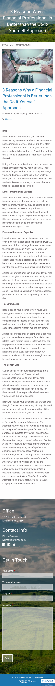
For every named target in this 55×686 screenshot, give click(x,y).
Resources (8, 51)
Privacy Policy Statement (26, 64)
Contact (7, 77)
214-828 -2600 (13, 536)
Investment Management (16, 45)
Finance (8, 119)
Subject (16, 593)
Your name (18, 571)
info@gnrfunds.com (15, 540)
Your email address (22, 582)
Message (17, 605)
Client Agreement (12, 58)
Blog (4, 64)
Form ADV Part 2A (11, 71)
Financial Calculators (40, 58)
